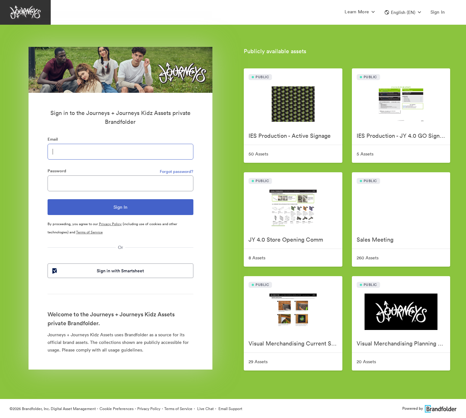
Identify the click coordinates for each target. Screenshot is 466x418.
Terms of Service (89, 232)
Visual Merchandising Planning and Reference (403, 343)
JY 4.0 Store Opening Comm (286, 239)
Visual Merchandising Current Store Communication (295, 343)
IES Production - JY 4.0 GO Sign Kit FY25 (403, 135)
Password (57, 171)
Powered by (412, 408)
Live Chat (205, 408)
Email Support (229, 408)
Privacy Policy (110, 223)
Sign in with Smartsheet (120, 271)
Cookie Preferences (116, 408)
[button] (403, 12)
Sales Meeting (375, 239)
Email (53, 139)
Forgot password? (176, 171)
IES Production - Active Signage (290, 135)
